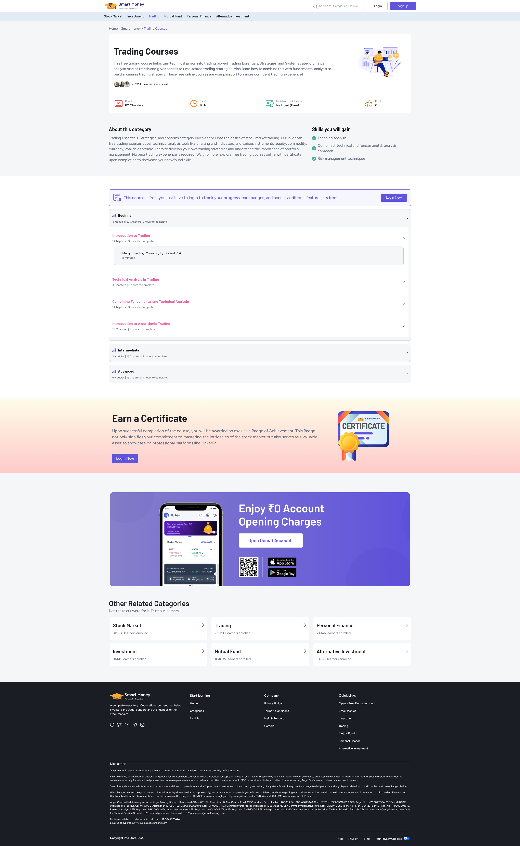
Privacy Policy (273, 703)
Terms (366, 839)
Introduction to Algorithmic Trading (141, 323)
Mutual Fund (173, 16)
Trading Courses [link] (155, 28)
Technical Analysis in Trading (135, 279)
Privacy (353, 839)
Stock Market (113, 16)
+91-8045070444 (170, 819)
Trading (154, 16)
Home (113, 28)
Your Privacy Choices (388, 839)
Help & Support (274, 718)
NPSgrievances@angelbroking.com (205, 813)
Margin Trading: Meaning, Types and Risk (152, 253)
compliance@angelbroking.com (386, 809)
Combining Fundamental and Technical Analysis (150, 301)
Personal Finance (199, 16)
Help (340, 839)
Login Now (394, 197)
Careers (269, 726)
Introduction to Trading (131, 235)
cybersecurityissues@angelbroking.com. (145, 822)
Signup (403, 6)
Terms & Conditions (276, 711)
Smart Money (131, 28)
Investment (135, 16)
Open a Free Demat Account (357, 703)
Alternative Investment (232, 16)
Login (378, 6)
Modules (195, 718)
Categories (197, 711)
